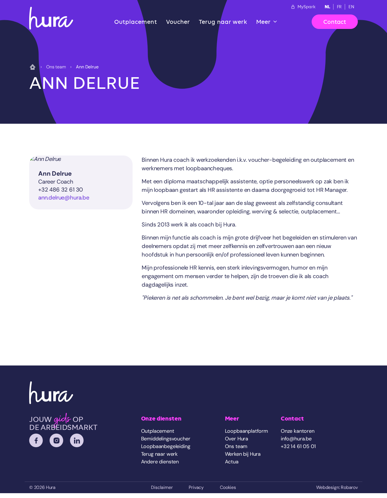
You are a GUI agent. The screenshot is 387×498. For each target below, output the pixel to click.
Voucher (178, 21)
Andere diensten (160, 461)
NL (327, 6)
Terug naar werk (223, 21)
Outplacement (135, 21)
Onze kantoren (297, 431)
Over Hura (236, 438)
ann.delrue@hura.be (63, 197)
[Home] (51, 18)
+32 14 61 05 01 (298, 446)
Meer (263, 21)
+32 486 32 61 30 (60, 189)
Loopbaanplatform (246, 431)
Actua (232, 461)
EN (351, 6)
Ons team (56, 67)
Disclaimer (162, 487)
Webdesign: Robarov (337, 487)
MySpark (306, 6)
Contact (334, 21)
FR (339, 6)
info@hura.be (296, 438)
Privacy (196, 487)
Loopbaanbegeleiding (165, 446)
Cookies (228, 487)
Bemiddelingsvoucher (165, 438)
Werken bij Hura (243, 454)
